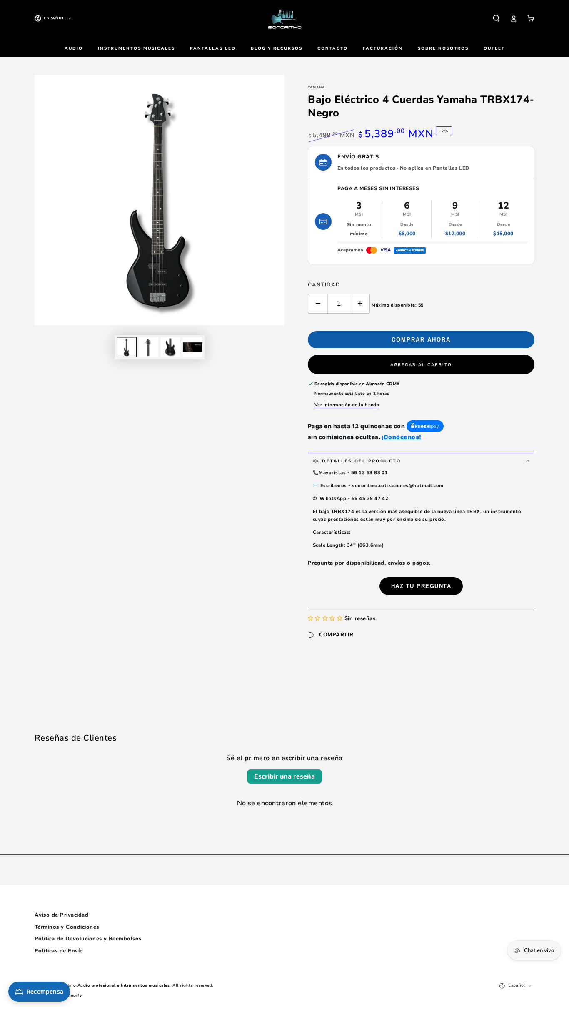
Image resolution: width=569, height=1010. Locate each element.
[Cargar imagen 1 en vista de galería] (127, 347)
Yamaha (316, 87)
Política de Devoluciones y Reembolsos (88, 938)
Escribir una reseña (284, 776)
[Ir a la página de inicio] (284, 18)
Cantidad (324, 285)
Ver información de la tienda (346, 405)
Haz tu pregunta (421, 586)
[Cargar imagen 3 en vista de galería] (170, 347)
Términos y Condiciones (67, 927)
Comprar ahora (421, 340)
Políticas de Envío (59, 951)
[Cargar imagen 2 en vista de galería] (149, 347)
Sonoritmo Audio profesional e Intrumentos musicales (111, 985)
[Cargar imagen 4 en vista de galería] (192, 347)
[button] (496, 18)
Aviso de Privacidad (61, 915)
